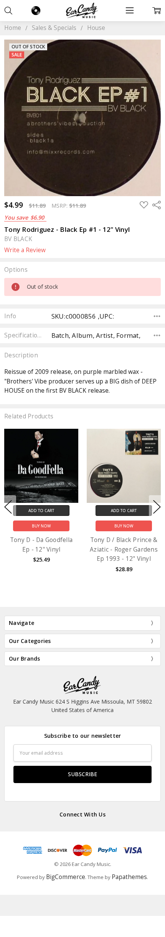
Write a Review (25, 250)
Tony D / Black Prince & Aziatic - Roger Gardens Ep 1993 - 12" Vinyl (124, 549)
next (157, 507)
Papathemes (129, 877)
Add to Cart (41, 510)
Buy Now (41, 526)
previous (8, 507)
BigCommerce (65, 877)
